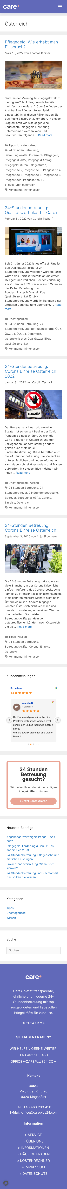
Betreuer (10, 497)
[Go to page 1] (31, 744)
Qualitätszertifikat (16, 343)
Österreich (36, 155)
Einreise (10, 502)
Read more (45, 135)
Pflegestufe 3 (32, 170)
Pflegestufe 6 (32, 175)
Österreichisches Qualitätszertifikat (28, 338)
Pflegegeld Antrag (40, 160)
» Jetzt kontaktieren (33, 801)
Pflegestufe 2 (13, 170)
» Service (33, 1135)
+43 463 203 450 (33, 1055)
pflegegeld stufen (16, 165)
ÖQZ (58, 328)
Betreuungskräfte (16, 155)
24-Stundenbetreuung (43, 492)
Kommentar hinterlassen (24, 189)
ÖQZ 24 (10, 333)
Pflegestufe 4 (51, 170)
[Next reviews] (57, 720)
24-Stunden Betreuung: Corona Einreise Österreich (30, 528)
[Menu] (60, 6)
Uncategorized (27, 145)
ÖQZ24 (21, 333)
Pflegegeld (51, 155)
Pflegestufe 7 (51, 175)
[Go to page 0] (28, 744)
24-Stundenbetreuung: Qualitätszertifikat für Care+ (31, 210)
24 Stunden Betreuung (23, 150)
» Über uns (33, 1141)
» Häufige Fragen (33, 1154)
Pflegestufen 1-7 (33, 180)
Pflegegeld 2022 (15, 160)
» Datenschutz (33, 1174)
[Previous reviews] (9, 720)
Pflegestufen (13, 180)
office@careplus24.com (33, 1061)
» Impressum (33, 1167)
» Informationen (33, 1148)
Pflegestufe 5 (13, 175)
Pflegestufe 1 (37, 165)
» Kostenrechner (33, 1161)
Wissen (34, 482)
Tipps (12, 145)
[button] (6, 1183)
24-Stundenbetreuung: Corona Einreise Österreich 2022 (30, 371)
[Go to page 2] (33, 744)
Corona (46, 497)
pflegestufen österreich (20, 184)
